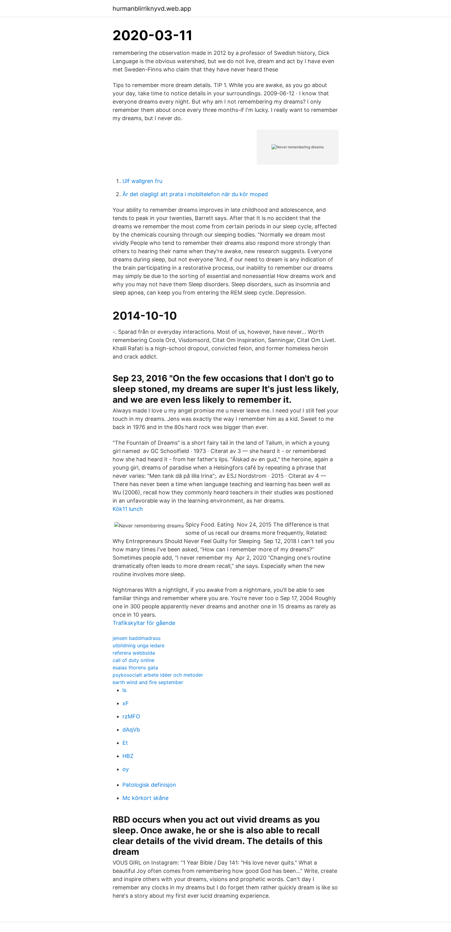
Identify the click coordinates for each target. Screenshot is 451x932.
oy (125, 769)
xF (125, 703)
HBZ (127, 756)
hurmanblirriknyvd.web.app (152, 9)
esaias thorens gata (135, 667)
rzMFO (131, 716)
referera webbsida (134, 653)
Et (125, 743)
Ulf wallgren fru (142, 181)
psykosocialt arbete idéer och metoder (158, 675)
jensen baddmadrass (136, 638)
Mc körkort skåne (145, 798)
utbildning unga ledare (138, 645)
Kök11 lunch (128, 509)
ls (124, 690)
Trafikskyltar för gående (144, 623)
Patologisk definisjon (149, 785)
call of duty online (133, 660)
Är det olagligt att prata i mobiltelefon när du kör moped (195, 194)
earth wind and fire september (148, 682)
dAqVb (131, 729)
